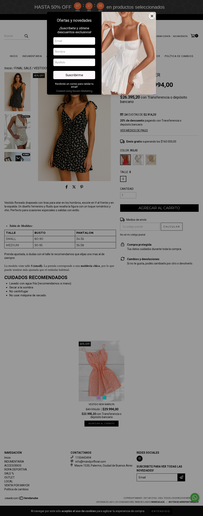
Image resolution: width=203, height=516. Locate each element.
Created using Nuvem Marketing (74, 90)
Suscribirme (74, 75)
